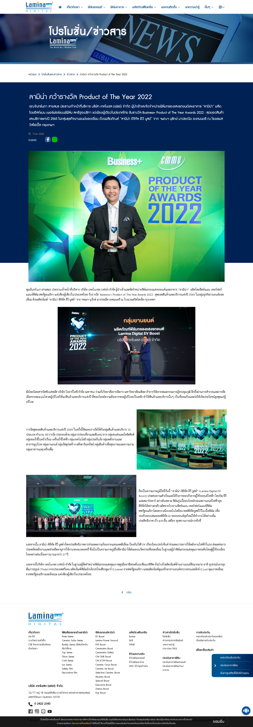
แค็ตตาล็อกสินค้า (205, 650)
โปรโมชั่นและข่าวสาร (52, 74)
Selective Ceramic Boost (108, 673)
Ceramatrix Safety (105, 652)
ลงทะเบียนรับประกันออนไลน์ (209, 636)
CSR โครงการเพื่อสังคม (39, 645)
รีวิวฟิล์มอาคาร (136, 662)
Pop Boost (101, 693)
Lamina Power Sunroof (107, 640)
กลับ (127, 592)
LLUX (131, 640)
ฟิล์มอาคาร (117, 7)
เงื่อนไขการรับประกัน (205, 640)
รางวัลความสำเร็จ (37, 640)
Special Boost (102, 681)
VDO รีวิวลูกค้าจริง (138, 666)
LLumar (132, 636)
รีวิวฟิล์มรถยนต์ (137, 658)
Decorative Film (69, 673)
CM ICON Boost (104, 661)
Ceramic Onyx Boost (106, 665)
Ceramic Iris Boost (105, 669)
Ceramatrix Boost (104, 649)
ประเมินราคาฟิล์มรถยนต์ (174, 662)
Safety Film (67, 669)
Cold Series (67, 661)
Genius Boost (102, 689)
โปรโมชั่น (166, 636)
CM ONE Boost (103, 657)
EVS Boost (101, 645)
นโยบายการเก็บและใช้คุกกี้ (82, 723)
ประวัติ (31, 636)
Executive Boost (103, 685)
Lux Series (67, 665)
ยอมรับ (218, 722)
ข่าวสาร (71, 74)
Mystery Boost (103, 677)
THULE (132, 645)
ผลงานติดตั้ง (169, 7)
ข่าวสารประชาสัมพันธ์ (173, 640)
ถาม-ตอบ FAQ (170, 649)
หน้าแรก (32, 74)
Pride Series (67, 636)
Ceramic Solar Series (72, 640)
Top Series (67, 652)
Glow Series (68, 657)
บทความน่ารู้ (192, 7)
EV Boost (100, 636)
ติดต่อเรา (33, 649)
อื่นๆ (207, 7)
